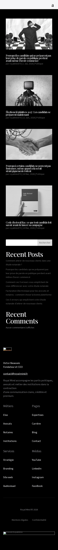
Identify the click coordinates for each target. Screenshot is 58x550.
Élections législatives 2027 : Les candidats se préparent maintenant (28, 113)
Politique (39, 63)
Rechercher (44, 242)
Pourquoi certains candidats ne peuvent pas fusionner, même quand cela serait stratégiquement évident (28, 168)
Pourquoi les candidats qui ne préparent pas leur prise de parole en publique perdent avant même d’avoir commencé (28, 58)
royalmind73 (15, 63)
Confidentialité (39, 520)
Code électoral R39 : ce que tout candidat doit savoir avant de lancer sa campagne (28, 224)
